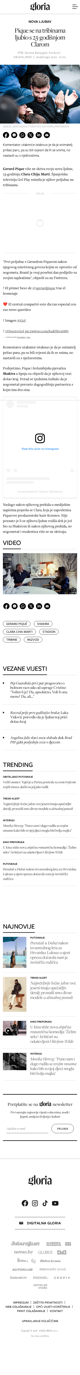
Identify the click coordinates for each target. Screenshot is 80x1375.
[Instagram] (35, 1203)
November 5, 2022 (23, 337)
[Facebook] (25, 1203)
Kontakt (56, 1311)
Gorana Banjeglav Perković (43, 53)
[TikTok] (45, 1203)
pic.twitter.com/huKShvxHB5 (47, 331)
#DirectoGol (14, 331)
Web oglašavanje (18, 1307)
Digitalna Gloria (44, 1223)
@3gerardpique (43, 288)
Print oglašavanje (31, 1311)
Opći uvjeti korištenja (53, 1307)
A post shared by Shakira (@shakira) (40, 491)
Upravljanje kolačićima (40, 1321)
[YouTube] (55, 1203)
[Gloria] (40, 6)
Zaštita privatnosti (48, 1302)
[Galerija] (40, 98)
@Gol (21, 320)
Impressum (21, 1302)
